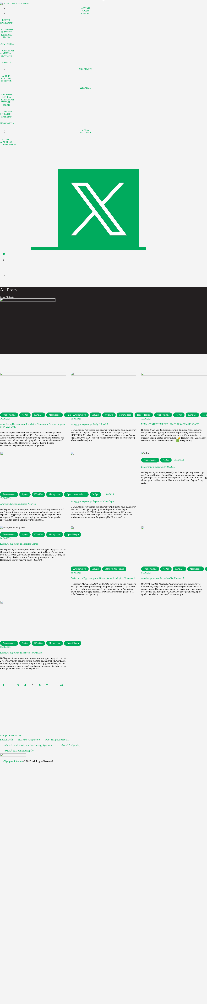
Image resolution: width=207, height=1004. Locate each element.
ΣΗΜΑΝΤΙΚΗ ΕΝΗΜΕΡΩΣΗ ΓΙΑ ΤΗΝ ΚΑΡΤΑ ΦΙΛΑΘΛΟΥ (170, 424)
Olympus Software (13, 761)
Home (2, 297)
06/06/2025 (5, 538)
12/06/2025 (146, 419)
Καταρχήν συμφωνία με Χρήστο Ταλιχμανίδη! (21, 653)
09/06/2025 (179, 460)
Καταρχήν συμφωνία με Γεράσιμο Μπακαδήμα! (92, 501)
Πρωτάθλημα (73, 643)
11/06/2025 (109, 494)
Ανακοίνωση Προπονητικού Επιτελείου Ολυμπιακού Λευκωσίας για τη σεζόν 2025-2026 (32, 425)
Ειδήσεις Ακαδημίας (114, 569)
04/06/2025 (76, 573)
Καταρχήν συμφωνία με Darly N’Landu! (89, 424)
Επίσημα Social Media (10, 735)
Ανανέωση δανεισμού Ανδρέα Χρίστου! (18, 504)
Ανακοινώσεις (9, 415)
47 (62, 685)
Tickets (147, 415)
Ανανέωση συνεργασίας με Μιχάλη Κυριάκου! (162, 578)
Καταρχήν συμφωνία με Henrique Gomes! (19, 544)
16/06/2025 (5, 419)
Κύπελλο (38, 415)
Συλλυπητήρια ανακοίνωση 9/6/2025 (158, 467)
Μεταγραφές (54, 415)
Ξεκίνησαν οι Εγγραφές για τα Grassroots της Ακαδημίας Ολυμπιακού (103, 578)
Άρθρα (25, 415)
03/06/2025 (5, 647)
